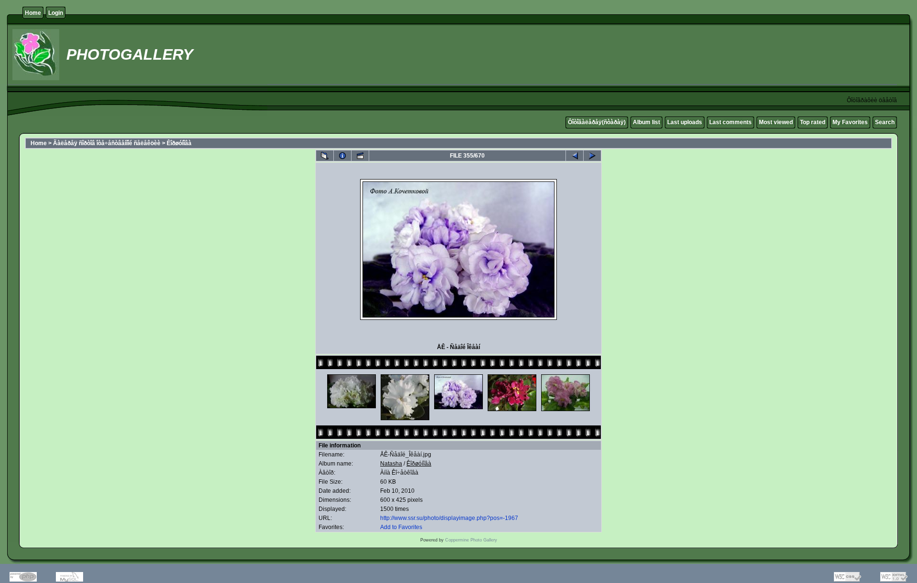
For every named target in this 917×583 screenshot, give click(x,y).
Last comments (730, 122)
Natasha (391, 463)
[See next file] (592, 155)
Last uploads (684, 122)
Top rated (812, 122)
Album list (646, 122)
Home (33, 13)
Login (55, 13)
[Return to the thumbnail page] (324, 155)
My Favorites (850, 122)
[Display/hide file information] (342, 155)
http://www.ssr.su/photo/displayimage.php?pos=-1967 (449, 518)
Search (885, 122)
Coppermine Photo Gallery (471, 540)
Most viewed (776, 122)
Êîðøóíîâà (179, 143)
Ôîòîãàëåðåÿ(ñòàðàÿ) (597, 122)
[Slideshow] (360, 155)
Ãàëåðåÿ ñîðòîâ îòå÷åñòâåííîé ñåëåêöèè (106, 143)
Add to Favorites (401, 527)
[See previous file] (574, 155)
